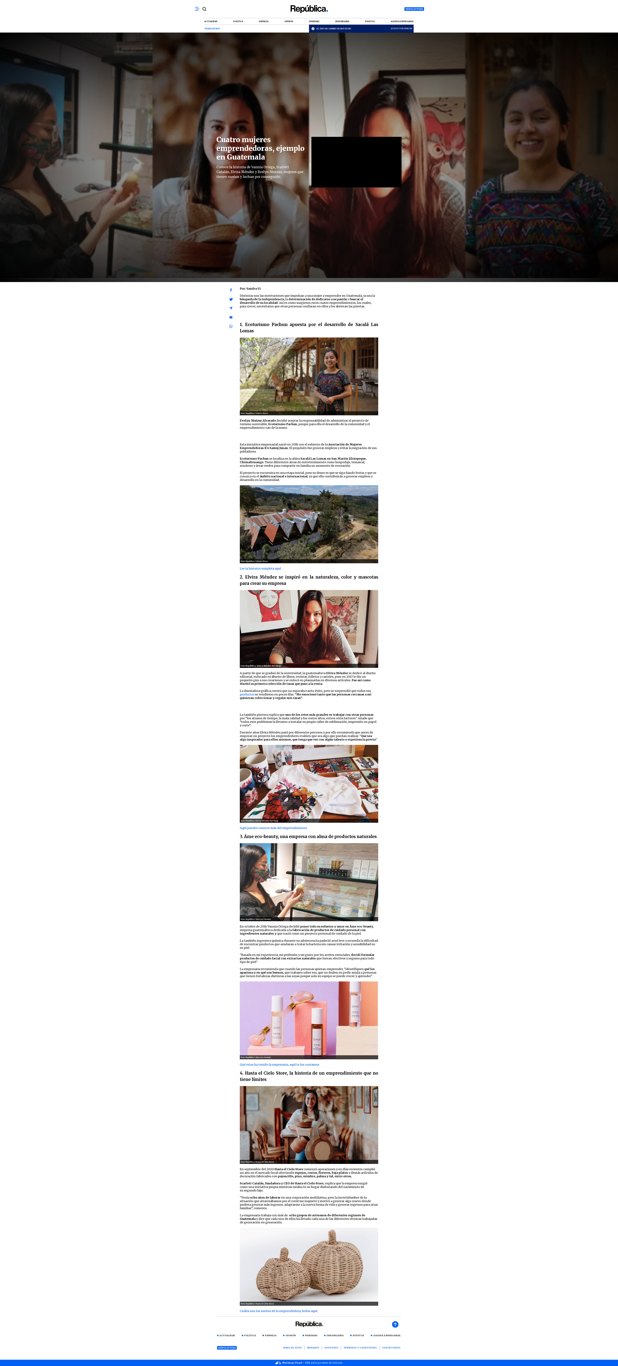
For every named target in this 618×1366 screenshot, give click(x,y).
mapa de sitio (292, 1347)
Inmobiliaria (335, 1335)
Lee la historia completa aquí (260, 568)
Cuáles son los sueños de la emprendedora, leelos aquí (278, 1311)
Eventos (358, 1335)
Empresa (270, 1335)
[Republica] (309, 9)
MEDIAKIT (313, 1347)
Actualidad (227, 1335)
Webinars (311, 1335)
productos (247, 694)
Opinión (291, 1335)
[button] (231, 290)
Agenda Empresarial (387, 1335)
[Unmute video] (356, 162)
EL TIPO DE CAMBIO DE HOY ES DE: (334, 28)
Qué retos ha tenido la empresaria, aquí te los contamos (279, 1064)
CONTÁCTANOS (391, 1347)
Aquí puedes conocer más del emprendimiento (274, 828)
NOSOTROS (331, 1347)
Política (250, 1335)
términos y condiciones (360, 1347)
